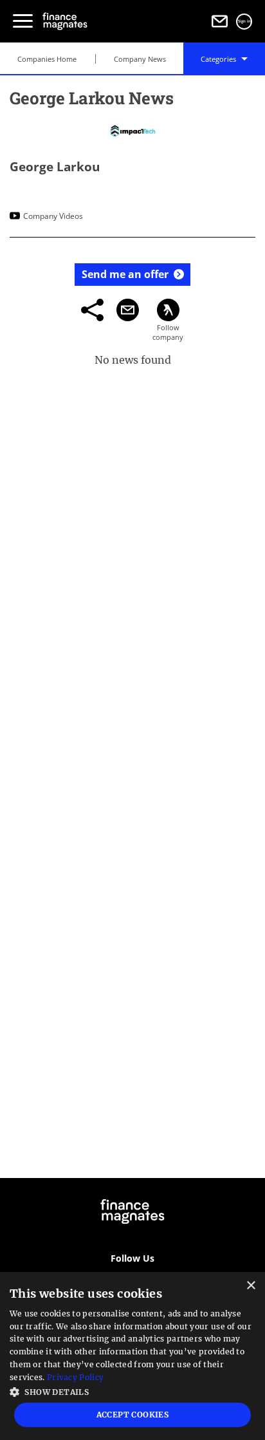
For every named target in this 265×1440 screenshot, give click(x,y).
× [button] (250, 1286)
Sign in (244, 21)
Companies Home (47, 59)
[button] (132, 1391)
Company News (140, 59)
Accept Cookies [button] (132, 1414)
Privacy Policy (75, 1377)
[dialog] (132, 1356)
